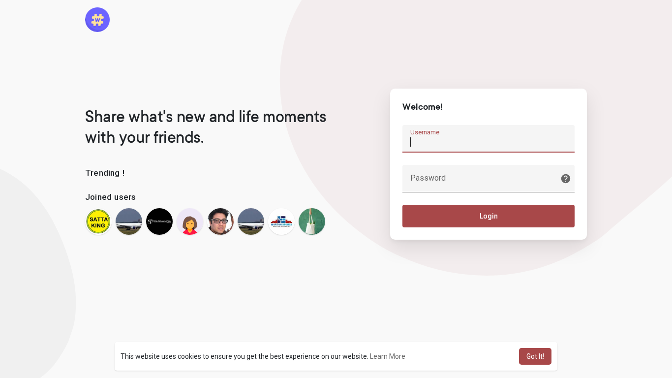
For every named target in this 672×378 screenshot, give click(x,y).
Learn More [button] (387, 356)
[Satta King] (98, 221)
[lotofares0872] (129, 221)
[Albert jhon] (220, 221)
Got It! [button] (535, 356)
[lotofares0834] (251, 221)
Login (489, 216)
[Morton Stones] (281, 221)
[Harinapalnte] (190, 221)
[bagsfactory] (312, 221)
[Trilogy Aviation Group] (159, 221)
